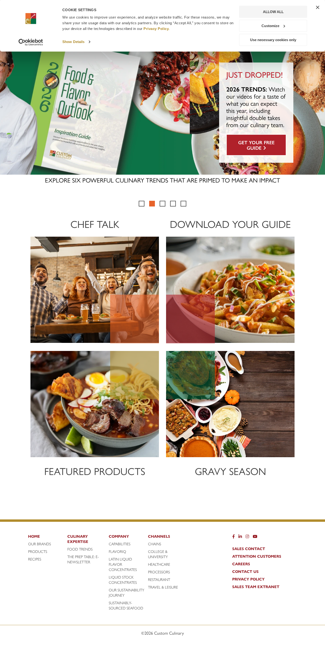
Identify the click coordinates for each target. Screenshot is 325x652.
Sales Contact (248, 548)
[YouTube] (255, 537)
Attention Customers (256, 556)
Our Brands (39, 544)
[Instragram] (247, 537)
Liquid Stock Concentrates (123, 580)
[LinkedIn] (240, 537)
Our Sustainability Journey (126, 592)
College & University (158, 554)
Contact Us (245, 571)
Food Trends (80, 549)
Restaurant (159, 579)
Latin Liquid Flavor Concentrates (123, 564)
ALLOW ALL (273, 12)
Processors (159, 572)
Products (37, 551)
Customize (270, 26)
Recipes (34, 559)
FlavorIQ (117, 551)
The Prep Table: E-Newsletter (83, 559)
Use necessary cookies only (273, 40)
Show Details (73, 42)
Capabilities (119, 544)
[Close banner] (317, 7)
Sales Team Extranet (255, 586)
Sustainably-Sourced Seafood (126, 605)
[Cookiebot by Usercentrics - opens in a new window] (31, 42)
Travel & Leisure (163, 587)
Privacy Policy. (156, 29)
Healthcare (159, 564)
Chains (154, 544)
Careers (241, 563)
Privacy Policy (248, 579)
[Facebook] (233, 537)
